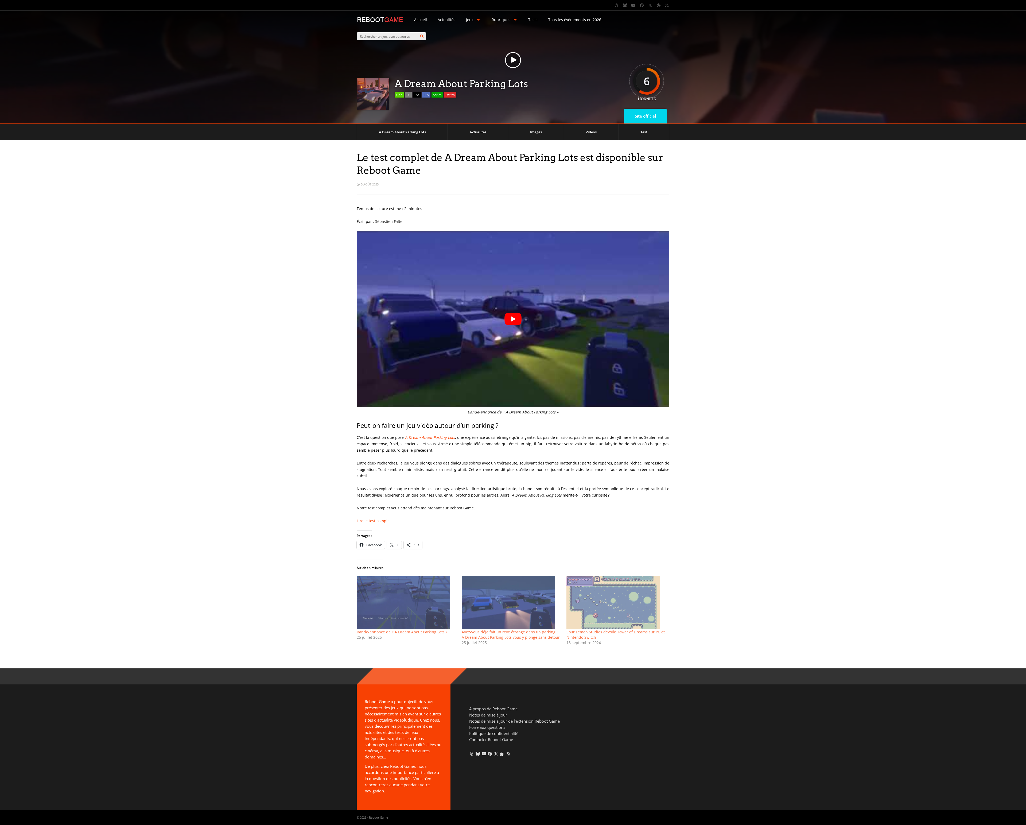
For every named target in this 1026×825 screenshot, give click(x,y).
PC (408, 95)
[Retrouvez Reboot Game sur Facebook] (641, 5)
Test (643, 132)
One (399, 95)
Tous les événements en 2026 (574, 19)
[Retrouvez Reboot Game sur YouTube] (633, 5)
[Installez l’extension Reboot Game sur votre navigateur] (658, 5)
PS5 (426, 95)
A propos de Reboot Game (493, 708)
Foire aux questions (487, 727)
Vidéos (591, 132)
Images (536, 132)
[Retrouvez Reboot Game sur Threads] (616, 5)
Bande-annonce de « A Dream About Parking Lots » (402, 631)
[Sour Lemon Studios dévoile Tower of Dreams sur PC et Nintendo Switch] (616, 602)
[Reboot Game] (380, 21)
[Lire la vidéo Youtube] (513, 319)
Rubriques (501, 19)
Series (437, 95)
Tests (533, 19)
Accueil (420, 19)
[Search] (422, 36)
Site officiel (645, 116)
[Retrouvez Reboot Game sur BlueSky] (625, 5)
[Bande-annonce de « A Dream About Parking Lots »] (406, 602)
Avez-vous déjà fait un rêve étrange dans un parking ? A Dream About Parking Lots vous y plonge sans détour (511, 634)
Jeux (469, 19)
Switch (450, 95)
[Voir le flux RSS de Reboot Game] (667, 5)
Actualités (446, 19)
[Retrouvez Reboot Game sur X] (650, 5)
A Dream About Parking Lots (402, 132)
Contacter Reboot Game (491, 739)
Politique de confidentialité (493, 733)
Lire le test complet (374, 520)
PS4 (416, 95)
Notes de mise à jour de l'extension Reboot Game (514, 721)
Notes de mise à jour (488, 715)
